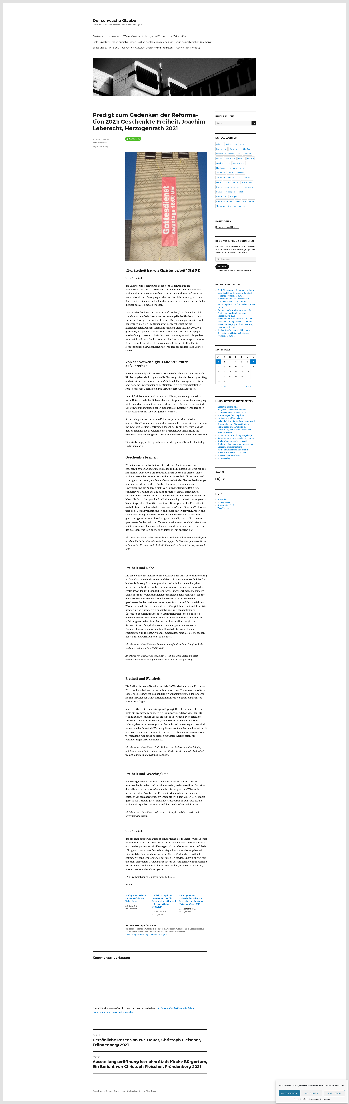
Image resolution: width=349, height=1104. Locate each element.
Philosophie (230, 192)
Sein (238, 201)
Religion (233, 196)
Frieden (247, 154)
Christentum (234, 149)
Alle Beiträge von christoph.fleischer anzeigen (146, 934)
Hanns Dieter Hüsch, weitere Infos (233, 427)
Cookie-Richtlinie (301, 1099)
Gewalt (241, 158)
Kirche (231, 177)
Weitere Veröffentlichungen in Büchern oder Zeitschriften (155, 36)
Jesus (230, 173)
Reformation (222, 196)
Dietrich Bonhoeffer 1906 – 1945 (232, 412)
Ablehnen (311, 1093)
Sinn (244, 201)
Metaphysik (247, 182)
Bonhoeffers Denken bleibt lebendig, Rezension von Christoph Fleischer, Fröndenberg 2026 (234, 333)
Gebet (219, 158)
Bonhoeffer (221, 149)
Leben (247, 177)
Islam (242, 168)
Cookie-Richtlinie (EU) (188, 47)
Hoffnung (233, 168)
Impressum (314, 1099)
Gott (229, 163)
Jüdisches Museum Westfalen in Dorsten (236, 438)
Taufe (251, 201)
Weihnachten (240, 206)
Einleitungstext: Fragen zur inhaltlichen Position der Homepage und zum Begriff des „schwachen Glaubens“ (152, 42)
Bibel (242, 144)
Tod (229, 206)
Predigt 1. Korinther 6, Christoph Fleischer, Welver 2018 (135, 898)
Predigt (106, 146)
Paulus (219, 192)
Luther (227, 182)
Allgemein (97, 146)
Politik (240, 192)
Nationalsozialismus (233, 187)
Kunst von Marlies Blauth (229, 455)
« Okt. (223, 386)
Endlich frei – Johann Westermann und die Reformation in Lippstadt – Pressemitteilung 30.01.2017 (164, 901)
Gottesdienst (239, 163)
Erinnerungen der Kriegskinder (232, 415)
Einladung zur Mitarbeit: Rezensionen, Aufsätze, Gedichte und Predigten (133, 47)
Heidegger (221, 168)
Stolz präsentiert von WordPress (141, 1091)
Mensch (236, 182)
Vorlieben (334, 1093)
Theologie (220, 206)
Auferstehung (231, 144)
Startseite (98, 36)
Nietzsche (249, 187)
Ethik (239, 154)
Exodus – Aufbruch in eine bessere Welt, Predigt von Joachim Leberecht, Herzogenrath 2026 (236, 313)
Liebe (218, 182)
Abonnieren (222, 267)
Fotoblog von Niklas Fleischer (231, 418)
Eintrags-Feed (224, 502)
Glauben (220, 163)
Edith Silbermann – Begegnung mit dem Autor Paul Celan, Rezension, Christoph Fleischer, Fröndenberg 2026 (236, 293)
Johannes (240, 173)
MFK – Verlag (224, 458)
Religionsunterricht (224, 201)
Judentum (220, 177)
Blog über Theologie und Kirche (232, 410)
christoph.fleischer (101, 139)
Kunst (239, 177)
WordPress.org (224, 508)
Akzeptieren (289, 1093)
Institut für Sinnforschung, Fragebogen (235, 435)
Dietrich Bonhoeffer (225, 154)
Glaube (250, 158)
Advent (219, 144)
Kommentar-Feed (226, 505)
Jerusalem (220, 173)
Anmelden (222, 499)
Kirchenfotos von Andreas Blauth (232, 441)
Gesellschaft (230, 158)
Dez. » (248, 386)
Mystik (219, 187)
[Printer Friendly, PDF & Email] (166, 139)
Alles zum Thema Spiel (228, 407)
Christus (246, 149)
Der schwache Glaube (114, 20)
